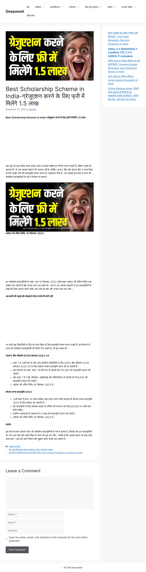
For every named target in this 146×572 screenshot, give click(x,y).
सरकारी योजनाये (15, 446)
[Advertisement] (50, 143)
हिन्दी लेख (30, 15)
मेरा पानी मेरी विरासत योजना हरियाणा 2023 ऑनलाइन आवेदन (31, 449)
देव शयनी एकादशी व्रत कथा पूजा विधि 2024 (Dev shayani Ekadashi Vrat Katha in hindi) (46, 452)
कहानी (110, 7)
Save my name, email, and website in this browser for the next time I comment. (48, 539)
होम (28, 7)
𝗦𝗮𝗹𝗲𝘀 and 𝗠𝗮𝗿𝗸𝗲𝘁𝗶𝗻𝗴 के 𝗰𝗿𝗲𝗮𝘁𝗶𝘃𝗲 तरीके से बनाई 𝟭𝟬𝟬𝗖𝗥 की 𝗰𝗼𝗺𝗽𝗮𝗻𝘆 (122, 52)
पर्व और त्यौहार (127, 7)
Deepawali (15, 11)
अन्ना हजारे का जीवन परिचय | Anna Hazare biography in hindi (123, 80)
